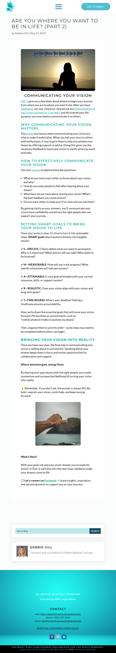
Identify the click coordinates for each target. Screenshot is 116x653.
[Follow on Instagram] (58, 637)
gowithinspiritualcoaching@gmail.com (61, 620)
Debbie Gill (21, 33)
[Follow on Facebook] (52, 637)
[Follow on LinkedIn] (64, 637)
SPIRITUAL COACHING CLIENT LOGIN (58, 628)
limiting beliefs (83, 108)
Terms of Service (85, 649)
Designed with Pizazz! (34, 649)
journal (36, 170)
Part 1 (24, 101)
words (29, 133)
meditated (27, 108)
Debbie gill (41, 547)
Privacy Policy (59, 649)
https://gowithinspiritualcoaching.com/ (60, 614)
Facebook (50, 480)
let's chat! (95, 6)
